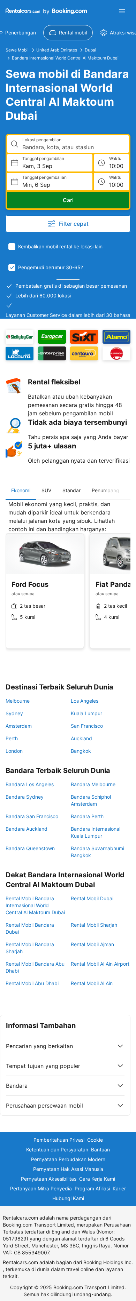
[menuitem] (68, 32)
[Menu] (122, 11)
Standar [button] (71, 490)
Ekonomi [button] (20, 490)
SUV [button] (46, 490)
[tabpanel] (68, 580)
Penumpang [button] (105, 490)
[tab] (21, 490)
